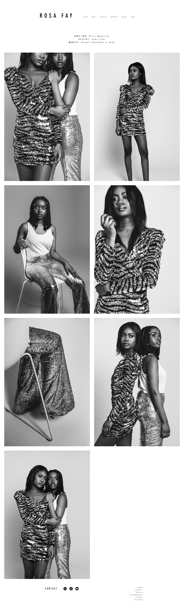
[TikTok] (71, 588)
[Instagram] (65, 588)
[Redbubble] (77, 588)
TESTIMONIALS (136, 595)
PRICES (140, 592)
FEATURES (138, 600)
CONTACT (139, 590)
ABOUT (140, 587)
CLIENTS (139, 597)
